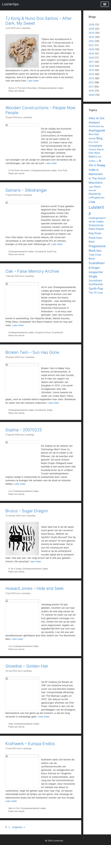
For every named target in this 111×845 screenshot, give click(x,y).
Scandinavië (40, 251)
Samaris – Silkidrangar (26, 190)
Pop (91, 233)
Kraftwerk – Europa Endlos (30, 743)
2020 (91, 49)
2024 (91, 32)
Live (10, 491)
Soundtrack (95, 280)
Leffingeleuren (96, 197)
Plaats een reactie (16, 91)
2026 (91, 24)
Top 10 (93, 292)
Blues (91, 142)
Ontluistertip (96, 225)
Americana (94, 126)
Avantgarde (97, 130)
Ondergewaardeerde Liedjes (50, 88)
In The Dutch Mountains (26, 88)
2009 (91, 95)
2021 (91, 45)
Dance (11, 88)
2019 (91, 53)
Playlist (100, 228)
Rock (92, 258)
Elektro (93, 156)
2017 (91, 61)
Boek (96, 142)
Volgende (18, 827)
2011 (91, 86)
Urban (100, 292)
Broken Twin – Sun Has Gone (32, 352)
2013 (91, 78)
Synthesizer (96, 284)
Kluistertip (95, 193)
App (102, 126)
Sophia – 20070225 (23, 429)
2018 (91, 57)
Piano (92, 229)
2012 (91, 82)
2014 (91, 74)
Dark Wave (94, 152)
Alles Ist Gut (13, 808)
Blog (99, 138)
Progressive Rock (43, 332)
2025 (91, 28)
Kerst (97, 186)
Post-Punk (62, 170)
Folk (100, 156)
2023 (91, 37)
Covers (92, 149)
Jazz (91, 186)
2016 (91, 66)
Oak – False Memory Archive (32, 271)
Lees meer (33, 80)
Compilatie (95, 145)
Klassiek (92, 190)
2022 (91, 41)
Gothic (92, 161)
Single (49, 410)
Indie (10, 724)
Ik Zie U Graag (14, 568)
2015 (91, 70)
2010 (91, 90)
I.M (97, 161)
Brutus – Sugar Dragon (26, 510)
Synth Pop (51, 251)
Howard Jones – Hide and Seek (34, 588)
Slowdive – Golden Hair (26, 666)
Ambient (94, 122)
